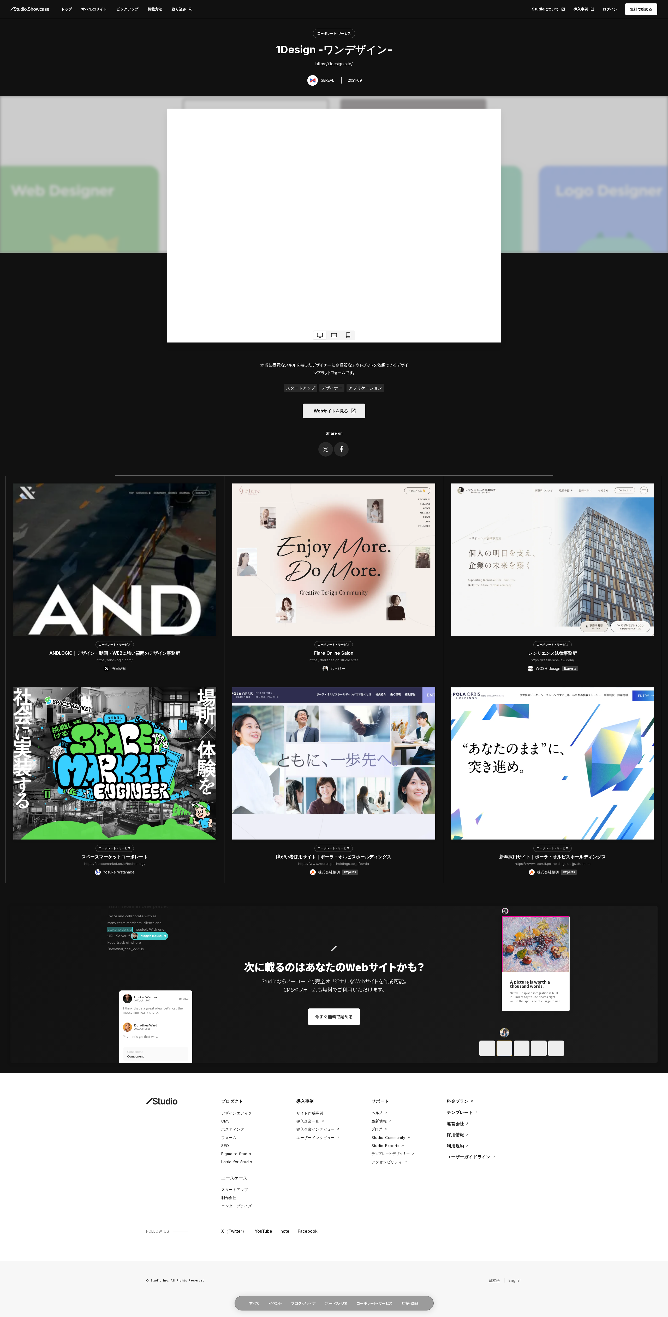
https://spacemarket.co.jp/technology (114, 863)
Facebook (308, 1231)
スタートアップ (234, 1189)
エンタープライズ (236, 1206)
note (285, 1231)
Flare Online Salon (333, 653)
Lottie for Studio (236, 1162)
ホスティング (232, 1129)
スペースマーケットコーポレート (114, 856)
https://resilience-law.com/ (552, 660)
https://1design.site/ (334, 63)
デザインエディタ (236, 1113)
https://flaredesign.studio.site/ (333, 660)
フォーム (229, 1137)
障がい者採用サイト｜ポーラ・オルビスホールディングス (333, 856)
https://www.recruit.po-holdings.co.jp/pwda (333, 863)
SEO (225, 1145)
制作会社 (229, 1197)
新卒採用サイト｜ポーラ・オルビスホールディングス (552, 856)
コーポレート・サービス (334, 33)
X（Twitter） (233, 1231)
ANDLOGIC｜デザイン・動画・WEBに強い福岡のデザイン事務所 (114, 653)
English (515, 1280)
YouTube (263, 1231)
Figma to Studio (236, 1153)
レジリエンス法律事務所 (552, 653)
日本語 (494, 1280)
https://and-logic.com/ (115, 660)
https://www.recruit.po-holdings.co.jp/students (553, 863)
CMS (225, 1121)
